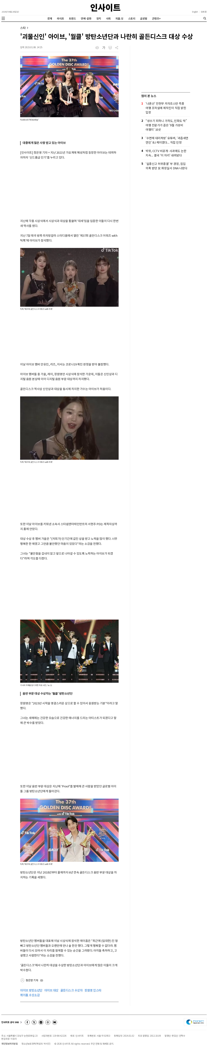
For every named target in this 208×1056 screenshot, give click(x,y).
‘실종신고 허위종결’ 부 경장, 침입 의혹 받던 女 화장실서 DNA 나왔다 (166, 165)
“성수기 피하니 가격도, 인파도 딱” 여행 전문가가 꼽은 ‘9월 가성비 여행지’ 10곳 (166, 125)
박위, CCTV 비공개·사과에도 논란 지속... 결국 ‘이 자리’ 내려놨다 (166, 153)
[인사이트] (105, 7)
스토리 (131, 18)
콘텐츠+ (156, 18)
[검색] (204, 18)
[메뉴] (3, 18)
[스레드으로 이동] (47, 1022)
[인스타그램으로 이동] (41, 1022)
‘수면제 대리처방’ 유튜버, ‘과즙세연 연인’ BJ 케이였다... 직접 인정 (167, 140)
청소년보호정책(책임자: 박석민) (36, 1043)
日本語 (204, 11)
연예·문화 (86, 18)
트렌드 (72, 18)
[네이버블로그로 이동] (54, 1022)
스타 (23, 28)
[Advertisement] (69, 189)
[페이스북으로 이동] (27, 1022)
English (195, 11)
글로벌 (143, 18)
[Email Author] (41, 980)
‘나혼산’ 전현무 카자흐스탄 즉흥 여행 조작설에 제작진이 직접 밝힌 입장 (166, 107)
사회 (108, 18)
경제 (49, 18)
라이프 (60, 18)
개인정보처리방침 (9, 1043)
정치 (98, 18)
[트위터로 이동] (34, 1022)
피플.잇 (119, 18)
